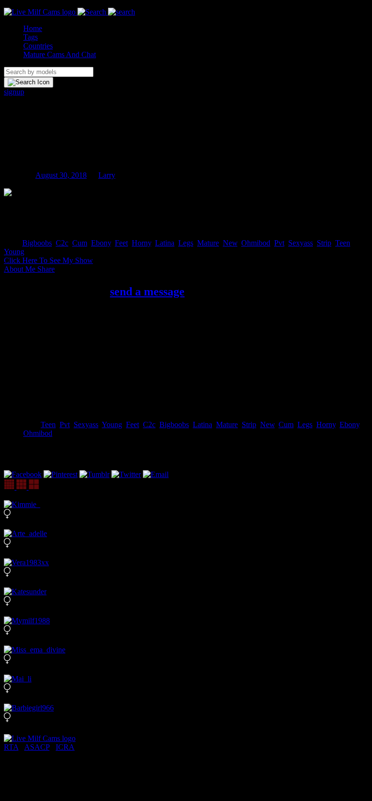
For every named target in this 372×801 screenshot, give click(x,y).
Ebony (101, 243)
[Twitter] (126, 474)
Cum (79, 243)
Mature (208, 243)
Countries (38, 46)
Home (32, 28)
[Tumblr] (94, 474)
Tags (30, 37)
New (230, 243)
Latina (164, 243)
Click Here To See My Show (48, 260)
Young (14, 251)
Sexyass (300, 243)
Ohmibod (255, 243)
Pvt (279, 243)
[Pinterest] (61, 474)
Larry (106, 175)
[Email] (156, 474)
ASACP (36, 747)
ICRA (65, 747)
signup (14, 92)
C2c (62, 243)
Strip (324, 243)
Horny (141, 243)
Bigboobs (37, 243)
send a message (147, 291)
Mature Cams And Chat (59, 54)
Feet (121, 243)
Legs (185, 243)
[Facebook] (23, 474)
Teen (342, 243)
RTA (11, 747)
